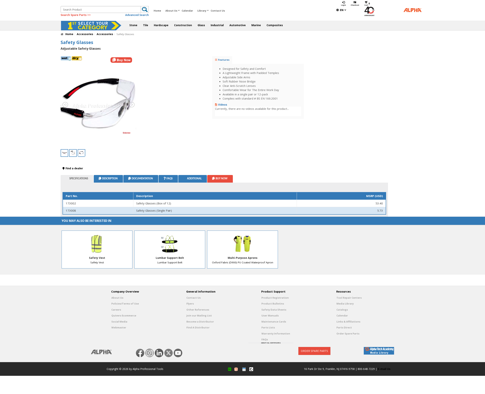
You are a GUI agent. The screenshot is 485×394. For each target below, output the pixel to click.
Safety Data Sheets (273, 309)
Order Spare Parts (347, 333)
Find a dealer (74, 168)
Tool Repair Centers (349, 297)
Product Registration (275, 297)
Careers (116, 309)
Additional (194, 178)
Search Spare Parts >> (76, 15)
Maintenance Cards (273, 321)
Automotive (237, 25)
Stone (133, 25)
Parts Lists (268, 327)
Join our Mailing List (199, 315)
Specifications (78, 178)
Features (223, 59)
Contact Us (218, 10)
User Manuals (270, 315)
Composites (275, 25)
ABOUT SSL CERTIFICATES (271, 343)
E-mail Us (384, 369)
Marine (256, 25)
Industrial (217, 25)
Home (157, 10)
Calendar (187, 10)
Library (201, 10)
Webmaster (118, 327)
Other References (197, 309)
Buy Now (222, 178)
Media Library (345, 303)
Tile (145, 25)
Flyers (190, 303)
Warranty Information (275, 333)
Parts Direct (344, 327)
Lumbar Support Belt (170, 258)
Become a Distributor (200, 321)
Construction (183, 25)
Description (110, 178)
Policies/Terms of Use (125, 303)
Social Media (119, 321)
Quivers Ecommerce (123, 315)
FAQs (264, 339)
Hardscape (161, 25)
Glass (201, 25)
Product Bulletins (272, 303)
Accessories (85, 34)
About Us (171, 10)
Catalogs (342, 309)
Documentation (142, 178)
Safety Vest (97, 258)
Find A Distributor (198, 327)
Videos (222, 104)
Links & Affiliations (348, 321)
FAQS (170, 178)
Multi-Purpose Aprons (242, 258)
